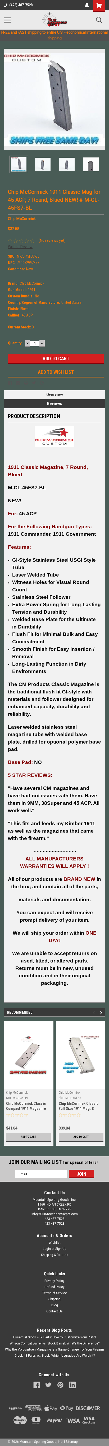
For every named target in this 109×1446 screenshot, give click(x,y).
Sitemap (72, 1442)
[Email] (18, 383)
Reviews (54, 403)
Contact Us (54, 1311)
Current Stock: (21, 327)
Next (101, 99)
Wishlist (55, 1243)
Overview (54, 394)
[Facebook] (10, 383)
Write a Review (20, 247)
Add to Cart (28, 1136)
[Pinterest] (42, 383)
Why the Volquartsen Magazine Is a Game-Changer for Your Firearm (54, 1349)
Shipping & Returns (54, 1255)
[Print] (26, 383)
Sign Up (60, 1249)
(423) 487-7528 (21, 5)
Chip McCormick (17, 1093)
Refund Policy (54, 1287)
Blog (54, 1305)
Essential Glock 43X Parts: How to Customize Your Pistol (54, 1337)
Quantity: (15, 343)
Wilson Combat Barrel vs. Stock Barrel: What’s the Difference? (54, 1343)
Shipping (54, 1299)
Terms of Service (54, 1293)
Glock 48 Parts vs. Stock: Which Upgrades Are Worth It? (55, 1355)
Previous (8, 99)
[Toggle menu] (7, 20)
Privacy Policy (54, 1281)
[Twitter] (34, 383)
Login (47, 1249)
